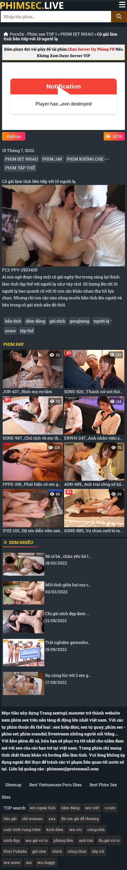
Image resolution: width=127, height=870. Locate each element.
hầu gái (10, 818)
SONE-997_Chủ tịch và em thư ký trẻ (33, 420)
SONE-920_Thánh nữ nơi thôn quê (94, 373)
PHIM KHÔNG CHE (85, 159)
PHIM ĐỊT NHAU (77, 34)
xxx (52, 818)
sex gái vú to (36, 840)
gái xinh (57, 321)
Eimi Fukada (15, 851)
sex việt (92, 807)
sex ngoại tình (43, 807)
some (10, 330)
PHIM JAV (52, 159)
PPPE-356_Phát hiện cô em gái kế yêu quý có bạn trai (33, 466)
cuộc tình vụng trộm (22, 829)
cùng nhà (96, 829)
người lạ (101, 321)
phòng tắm (63, 840)
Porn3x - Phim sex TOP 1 (33, 34)
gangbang (79, 321)
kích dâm (55, 829)
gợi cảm (39, 851)
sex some (12, 862)
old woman (32, 818)
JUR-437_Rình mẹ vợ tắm (31, 373)
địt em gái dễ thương (80, 818)
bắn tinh (13, 321)
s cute (110, 807)
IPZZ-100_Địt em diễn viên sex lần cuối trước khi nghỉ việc (33, 512)
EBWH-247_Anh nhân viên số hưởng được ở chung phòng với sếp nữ (94, 420)
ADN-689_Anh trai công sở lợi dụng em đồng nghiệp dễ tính (94, 466)
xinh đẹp (12, 840)
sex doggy (46, 862)
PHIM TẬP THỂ (20, 168)
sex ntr (75, 829)
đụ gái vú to (109, 840)
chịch (57, 851)
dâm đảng (35, 321)
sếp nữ (98, 851)
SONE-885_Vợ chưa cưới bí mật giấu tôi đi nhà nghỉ (94, 512)
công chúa (77, 851)
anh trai (86, 840)
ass (29, 862)
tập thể (26, 330)
